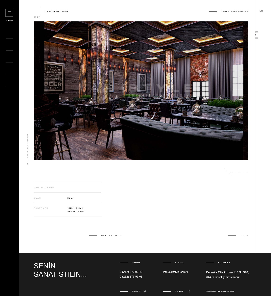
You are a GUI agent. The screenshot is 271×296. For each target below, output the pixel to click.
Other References (234, 12)
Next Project (111, 235)
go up (244, 235)
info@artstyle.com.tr (175, 271)
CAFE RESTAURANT (57, 11)
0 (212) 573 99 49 (131, 271)
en (261, 11)
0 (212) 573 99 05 (131, 276)
